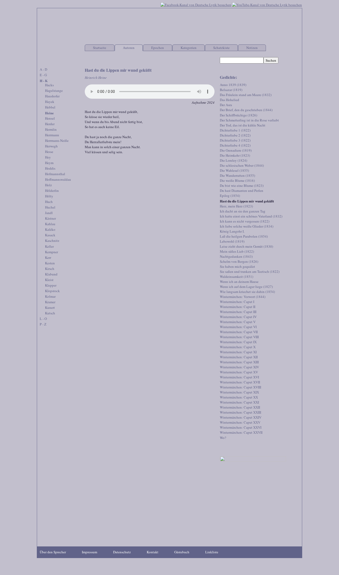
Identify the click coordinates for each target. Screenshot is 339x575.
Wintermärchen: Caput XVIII (240, 387)
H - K (44, 80)
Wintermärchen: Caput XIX (239, 392)
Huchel (50, 207)
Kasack (50, 235)
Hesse (49, 151)
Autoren (129, 47)
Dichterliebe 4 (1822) (235, 145)
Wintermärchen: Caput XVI (239, 377)
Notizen (252, 47)
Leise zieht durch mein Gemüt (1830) (246, 246)
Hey (48, 157)
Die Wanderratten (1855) (237, 175)
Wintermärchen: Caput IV (238, 316)
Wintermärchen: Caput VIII (239, 336)
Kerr (48, 257)
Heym (49, 162)
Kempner (51, 252)
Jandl (49, 212)
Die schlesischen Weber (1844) (242, 165)
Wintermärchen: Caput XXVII (241, 432)
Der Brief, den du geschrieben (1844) (246, 109)
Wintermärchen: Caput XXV (240, 422)
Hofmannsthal (55, 173)
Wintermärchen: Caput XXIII (240, 412)
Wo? (223, 437)
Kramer (50, 302)
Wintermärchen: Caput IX (238, 341)
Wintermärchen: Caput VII (239, 331)
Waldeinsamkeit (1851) (236, 276)
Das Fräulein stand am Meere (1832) (245, 94)
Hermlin (51, 129)
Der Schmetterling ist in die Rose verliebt (249, 120)
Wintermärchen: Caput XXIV (240, 417)
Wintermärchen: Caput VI (238, 326)
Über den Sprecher (53, 552)
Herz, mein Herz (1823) (236, 206)
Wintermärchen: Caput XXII (240, 407)
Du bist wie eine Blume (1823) (242, 185)
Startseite (99, 47)
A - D (43, 69)
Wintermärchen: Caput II (237, 306)
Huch (49, 201)
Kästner (50, 218)
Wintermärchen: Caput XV (239, 372)
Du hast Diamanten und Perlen (241, 190)
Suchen (271, 60)
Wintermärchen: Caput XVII (240, 382)
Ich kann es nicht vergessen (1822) (244, 221)
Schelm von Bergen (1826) (239, 261)
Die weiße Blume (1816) (237, 180)
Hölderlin (52, 190)
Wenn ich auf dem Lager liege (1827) (246, 286)
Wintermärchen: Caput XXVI (240, 427)
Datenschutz (122, 552)
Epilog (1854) (230, 195)
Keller (49, 246)
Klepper (50, 285)
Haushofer (52, 96)
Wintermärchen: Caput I (237, 301)
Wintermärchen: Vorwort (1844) (242, 296)
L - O (43, 318)
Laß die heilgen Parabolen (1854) (244, 236)
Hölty (49, 196)
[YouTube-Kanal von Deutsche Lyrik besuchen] (267, 4)
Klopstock (52, 290)
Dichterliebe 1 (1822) (235, 130)
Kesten (50, 263)
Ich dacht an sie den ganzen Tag (242, 211)
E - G (43, 75)
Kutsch (50, 313)
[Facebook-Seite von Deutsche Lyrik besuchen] (195, 4)
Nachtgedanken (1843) (236, 256)
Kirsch (49, 268)
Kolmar (50, 296)
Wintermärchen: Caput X (238, 347)
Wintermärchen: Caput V (238, 321)
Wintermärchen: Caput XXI (239, 402)
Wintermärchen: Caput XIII (239, 362)
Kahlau (50, 223)
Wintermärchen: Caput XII (239, 357)
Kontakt (152, 552)
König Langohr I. (232, 231)
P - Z (43, 324)
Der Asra (226, 104)
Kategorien (189, 47)
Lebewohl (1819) (232, 241)
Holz (48, 185)
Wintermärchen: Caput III (238, 311)
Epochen (157, 47)
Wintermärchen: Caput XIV (239, 367)
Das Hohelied (229, 99)
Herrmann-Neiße (57, 140)
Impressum (89, 552)
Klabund (51, 274)
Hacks (49, 85)
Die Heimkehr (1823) (235, 155)
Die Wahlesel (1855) (234, 170)
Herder (50, 123)
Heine (49, 112)
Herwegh (51, 146)
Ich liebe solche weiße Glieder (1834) (246, 226)
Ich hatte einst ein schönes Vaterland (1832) (251, 216)
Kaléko (50, 229)
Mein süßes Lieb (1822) (237, 251)
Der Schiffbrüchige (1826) (238, 115)
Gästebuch (181, 552)
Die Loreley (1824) (233, 160)
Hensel (50, 118)
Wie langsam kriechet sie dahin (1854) (247, 291)
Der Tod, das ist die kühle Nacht (242, 125)
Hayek (49, 101)
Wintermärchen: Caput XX (239, 397)
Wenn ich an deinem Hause (239, 281)
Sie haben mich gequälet (237, 266)
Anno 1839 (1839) (233, 84)
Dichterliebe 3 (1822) (235, 140)
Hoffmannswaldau (58, 179)
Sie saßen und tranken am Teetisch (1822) (249, 271)
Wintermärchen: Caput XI (238, 352)
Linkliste (211, 552)
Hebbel (50, 107)
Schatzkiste (221, 47)
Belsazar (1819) (231, 89)
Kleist (49, 279)
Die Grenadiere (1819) (236, 150)
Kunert (50, 307)
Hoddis (50, 168)
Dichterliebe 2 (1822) (235, 135)
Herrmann (52, 135)
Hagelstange (54, 90)
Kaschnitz (52, 240)
